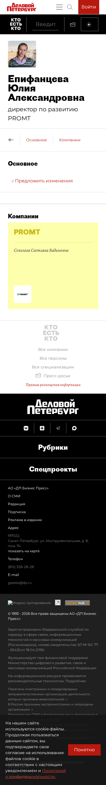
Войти (88, 7)
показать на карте (24, 551)
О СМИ (14, 496)
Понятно (84, 749)
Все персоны (53, 358)
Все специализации (53, 367)
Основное (36, 139)
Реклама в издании (25, 520)
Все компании (53, 349)
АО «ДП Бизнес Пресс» (28, 488)
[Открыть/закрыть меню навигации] (59, 7)
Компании (70, 139)
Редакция (16, 504)
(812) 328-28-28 (21, 567)
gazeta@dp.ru (20, 583)
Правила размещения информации (53, 384)
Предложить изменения (43, 181)
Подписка (17, 512)
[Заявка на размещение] (89, 24)
